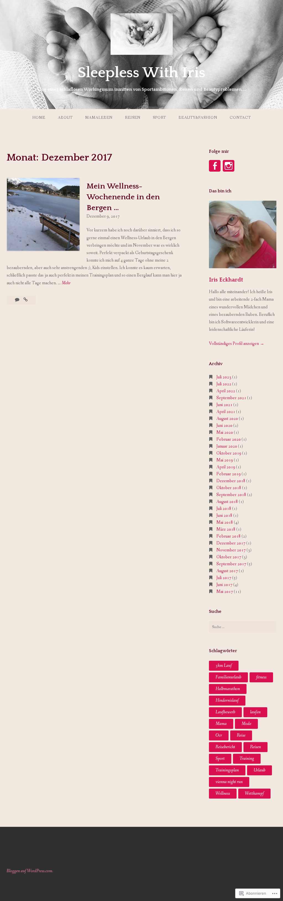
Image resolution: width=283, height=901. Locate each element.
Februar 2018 (228, 536)
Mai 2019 (224, 460)
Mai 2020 (224, 432)
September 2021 (231, 398)
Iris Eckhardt (226, 280)
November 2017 (231, 550)
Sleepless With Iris (141, 72)
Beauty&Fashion (198, 117)
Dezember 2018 (230, 481)
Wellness (223, 793)
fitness (261, 677)
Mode (246, 724)
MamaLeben (98, 117)
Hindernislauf (227, 700)
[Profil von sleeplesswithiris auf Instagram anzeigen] (228, 165)
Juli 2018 (223, 509)
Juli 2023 (223, 377)
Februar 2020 (228, 439)
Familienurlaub (228, 677)
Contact (240, 117)
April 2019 (225, 467)
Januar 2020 (226, 446)
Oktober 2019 (228, 453)
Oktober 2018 (228, 488)
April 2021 (225, 412)
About (65, 117)
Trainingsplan (227, 770)
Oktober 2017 (228, 557)
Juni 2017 (224, 585)
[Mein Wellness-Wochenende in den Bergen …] (25, 300)
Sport (159, 117)
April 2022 (225, 391)
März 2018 (225, 529)
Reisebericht (225, 747)
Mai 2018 (224, 522)
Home (38, 117)
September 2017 (231, 564)
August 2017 (227, 571)
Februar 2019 (228, 474)
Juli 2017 (223, 578)
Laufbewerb (225, 712)
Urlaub (259, 770)
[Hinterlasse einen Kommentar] (17, 300)
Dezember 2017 (230, 543)
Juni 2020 (224, 425)
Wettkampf (254, 793)
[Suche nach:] (242, 627)
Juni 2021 (224, 405)
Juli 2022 (223, 384)
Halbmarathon (228, 689)
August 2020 (227, 419)
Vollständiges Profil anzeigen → (236, 344)
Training (247, 758)
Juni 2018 (224, 515)
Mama (221, 724)
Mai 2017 (224, 592)
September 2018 (231, 495)
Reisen (132, 117)
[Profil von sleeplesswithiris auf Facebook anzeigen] (215, 165)
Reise (241, 735)
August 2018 (227, 502)
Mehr (66, 283)
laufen (255, 712)
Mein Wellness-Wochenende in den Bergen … (123, 197)
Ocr (219, 735)
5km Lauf (224, 665)
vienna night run (229, 782)
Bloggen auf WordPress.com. (30, 871)
